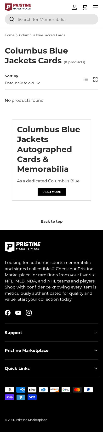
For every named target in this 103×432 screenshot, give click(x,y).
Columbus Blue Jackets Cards (42, 35)
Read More (51, 192)
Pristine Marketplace (31, 420)
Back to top (52, 221)
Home (9, 35)
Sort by (11, 75)
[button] (85, 7)
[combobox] (51, 19)
